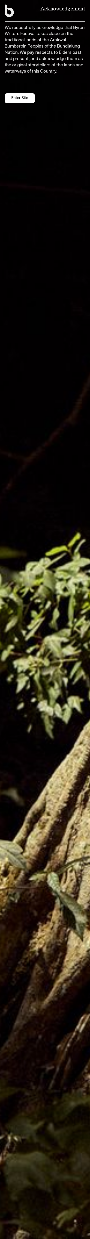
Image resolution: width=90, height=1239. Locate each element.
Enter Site (19, 98)
